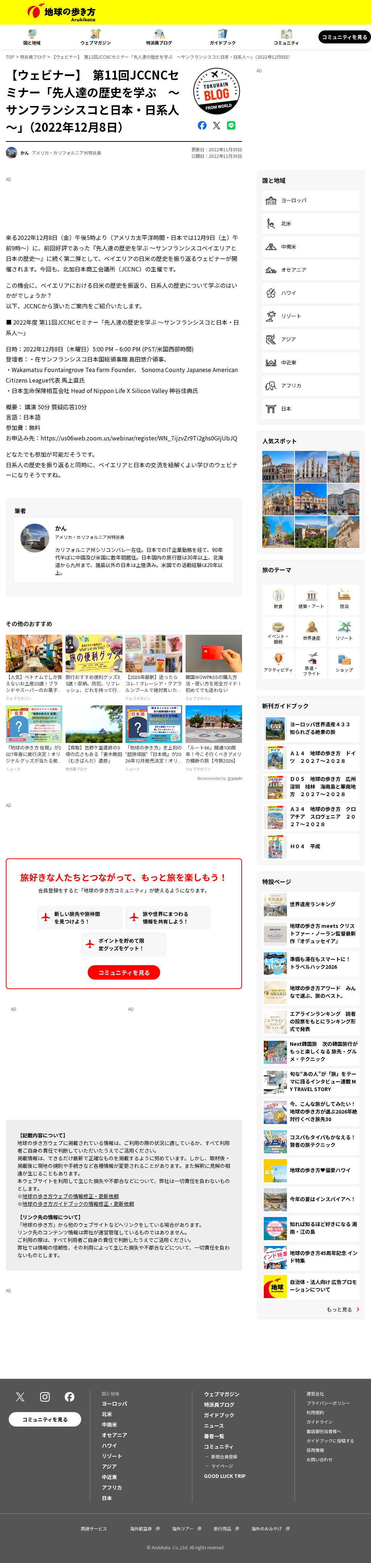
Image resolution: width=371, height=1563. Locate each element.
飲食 (278, 606)
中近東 (288, 363)
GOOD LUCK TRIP (225, 1475)
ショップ (344, 670)
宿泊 (344, 606)
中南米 (288, 247)
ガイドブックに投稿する (330, 1440)
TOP (10, 57)
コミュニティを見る (344, 37)
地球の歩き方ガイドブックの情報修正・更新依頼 (78, 1203)
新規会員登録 (224, 1456)
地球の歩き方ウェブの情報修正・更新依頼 (70, 1196)
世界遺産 (311, 638)
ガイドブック (223, 42)
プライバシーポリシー (328, 1403)
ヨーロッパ (294, 200)
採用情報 (315, 1450)
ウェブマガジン (95, 42)
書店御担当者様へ (324, 1431)
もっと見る (339, 1309)
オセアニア (294, 270)
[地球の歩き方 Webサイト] (61, 12)
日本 (286, 409)
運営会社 (315, 1393)
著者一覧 (214, 1436)
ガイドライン (320, 1422)
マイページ (222, 1466)
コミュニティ (286, 42)
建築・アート (311, 606)
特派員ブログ (159, 42)
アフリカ (291, 386)
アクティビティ (278, 670)
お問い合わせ (320, 1459)
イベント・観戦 (278, 638)
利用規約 (315, 1412)
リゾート (291, 316)
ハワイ (288, 293)
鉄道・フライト (311, 670)
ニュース (214, 1425)
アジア (288, 339)
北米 (286, 224)
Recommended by (211, 779)
